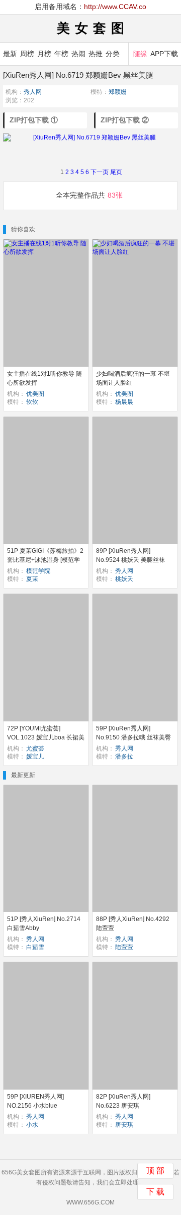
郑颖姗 (118, 91)
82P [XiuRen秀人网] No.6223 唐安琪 (123, 1101)
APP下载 (164, 54)
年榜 (61, 54)
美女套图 (93, 28)
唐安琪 (124, 1124)
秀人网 (33, 91)
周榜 (27, 54)
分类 (113, 54)
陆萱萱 (124, 947)
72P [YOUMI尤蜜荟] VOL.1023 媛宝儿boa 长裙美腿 (45, 737)
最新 (10, 54)
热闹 (78, 54)
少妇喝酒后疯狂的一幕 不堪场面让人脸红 (133, 378)
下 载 (155, 1191)
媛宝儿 (35, 756)
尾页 (116, 172)
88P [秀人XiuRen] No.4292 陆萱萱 (132, 924)
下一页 (99, 172)
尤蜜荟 (35, 748)
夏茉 (32, 578)
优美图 (35, 393)
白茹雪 (35, 947)
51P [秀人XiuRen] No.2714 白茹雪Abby (43, 924)
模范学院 (38, 570)
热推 (95, 54)
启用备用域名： (90, 7)
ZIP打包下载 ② (125, 120)
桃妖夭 (124, 578)
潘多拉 (124, 756)
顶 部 (155, 1170)
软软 (32, 401)
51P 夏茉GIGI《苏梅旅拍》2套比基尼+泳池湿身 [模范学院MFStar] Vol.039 (45, 559)
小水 (32, 1124)
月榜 (44, 54)
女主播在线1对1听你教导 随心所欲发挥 (44, 378)
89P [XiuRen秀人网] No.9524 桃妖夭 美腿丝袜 (130, 555)
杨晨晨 (124, 401)
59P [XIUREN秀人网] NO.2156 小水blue (35, 1101)
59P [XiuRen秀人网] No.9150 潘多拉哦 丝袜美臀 (133, 733)
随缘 (140, 54)
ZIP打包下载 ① (34, 120)
